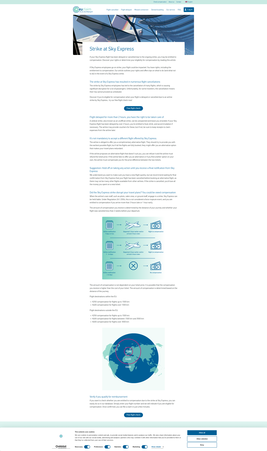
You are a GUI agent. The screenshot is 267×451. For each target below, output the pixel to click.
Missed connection (141, 10)
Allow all (202, 433)
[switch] (107, 446)
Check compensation (160, 2)
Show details (156, 447)
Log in (189, 10)
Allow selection (202, 439)
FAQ (179, 10)
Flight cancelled (112, 10)
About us (171, 2)
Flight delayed (126, 10)
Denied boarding (157, 10)
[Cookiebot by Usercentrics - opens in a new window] (61, 446)
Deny (202, 445)
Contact (178, 2)
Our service (170, 10)
